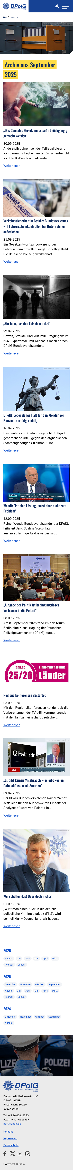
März (55, 958)
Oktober (39, 984)
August (9, 958)
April (45, 958)
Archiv (15, 17)
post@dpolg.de (12, 1123)
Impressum (10, 1138)
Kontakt (8, 1131)
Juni (27, 958)
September (54, 984)
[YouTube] (18, 1153)
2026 (7, 950)
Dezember (10, 984)
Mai (36, 958)
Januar (21, 964)
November (25, 984)
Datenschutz (11, 1145)
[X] (11, 1153)
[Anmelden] (55, 6)
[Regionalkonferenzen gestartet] (36, 672)
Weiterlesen (11, 166)
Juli (19, 958)
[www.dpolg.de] (4, 17)
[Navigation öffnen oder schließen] (65, 6)
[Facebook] (5, 1153)
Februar (9, 964)
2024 (7, 1008)
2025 (7, 976)
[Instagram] (26, 1153)
